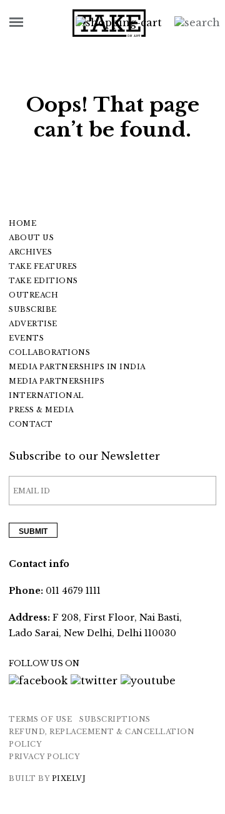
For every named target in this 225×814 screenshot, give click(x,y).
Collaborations (49, 352)
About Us (31, 237)
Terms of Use (40, 719)
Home (22, 223)
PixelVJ (69, 778)
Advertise (33, 323)
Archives (30, 252)
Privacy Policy (44, 756)
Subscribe (33, 309)
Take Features (43, 266)
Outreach (33, 295)
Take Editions (43, 280)
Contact (31, 424)
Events (26, 338)
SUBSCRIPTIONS (115, 719)
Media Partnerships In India (77, 366)
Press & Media (41, 409)
